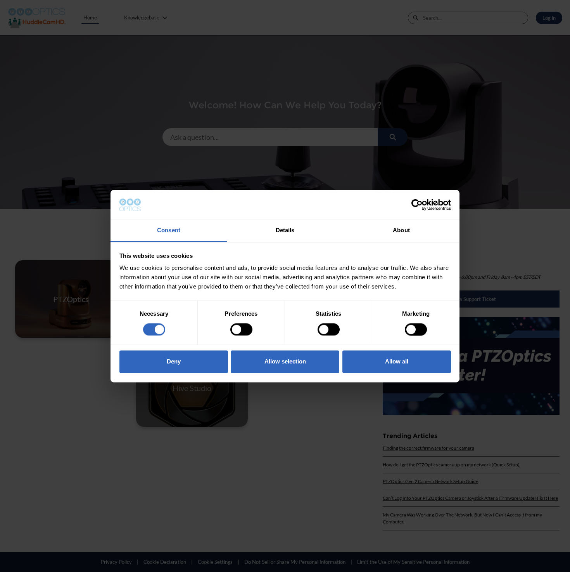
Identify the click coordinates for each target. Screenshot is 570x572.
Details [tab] (285, 230)
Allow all (396, 361)
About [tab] (401, 230)
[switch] (241, 329)
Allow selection (285, 361)
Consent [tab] (168, 230)
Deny (174, 361)
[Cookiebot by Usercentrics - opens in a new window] (417, 204)
